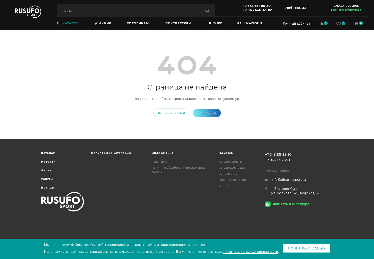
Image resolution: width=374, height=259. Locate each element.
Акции (46, 170)
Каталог (48, 153)
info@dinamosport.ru (288, 179)
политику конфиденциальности (250, 251)
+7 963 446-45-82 (257, 10)
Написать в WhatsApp (346, 9)
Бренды (47, 187)
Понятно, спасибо (306, 248)
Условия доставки (232, 167)
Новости (48, 161)
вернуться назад (171, 112)
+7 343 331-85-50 (257, 6)
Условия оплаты (230, 161)
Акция (223, 185)
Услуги (47, 179)
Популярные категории (111, 153)
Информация (163, 153)
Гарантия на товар (232, 179)
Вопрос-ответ (229, 173)
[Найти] (207, 10)
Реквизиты (160, 161)
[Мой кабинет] (295, 23)
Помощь (226, 153)
